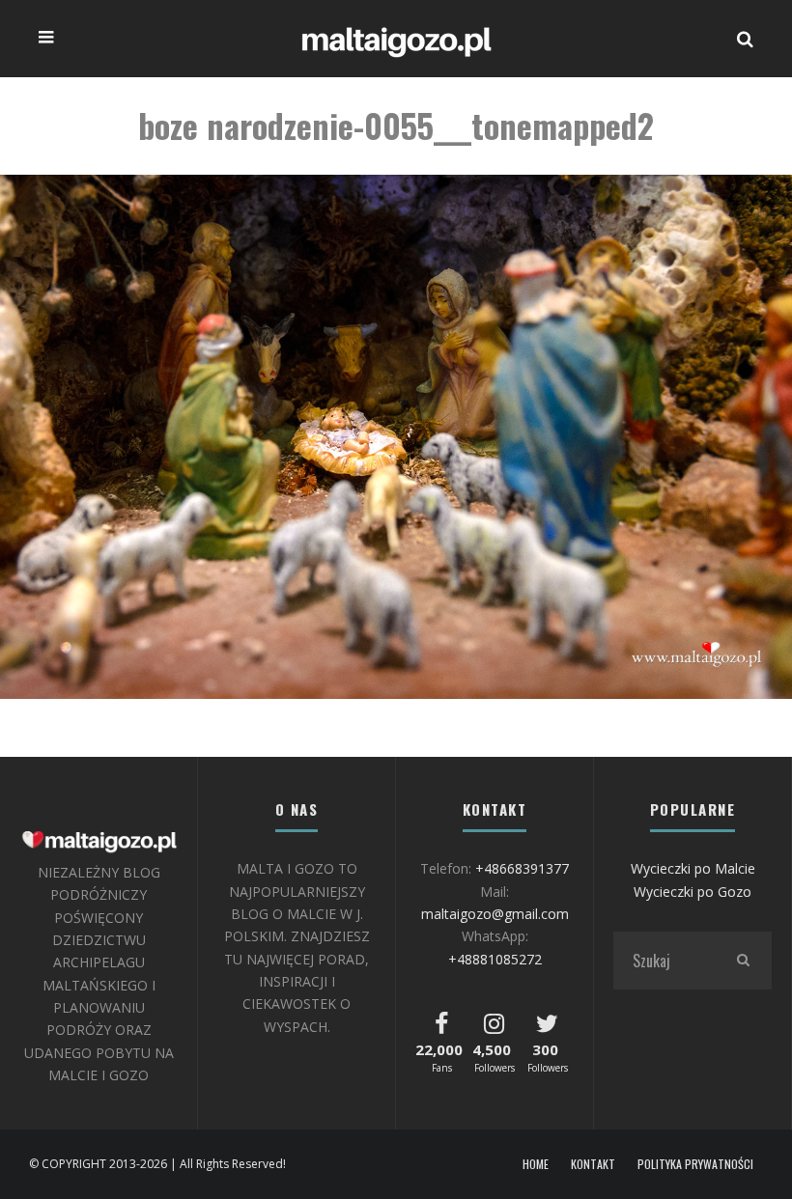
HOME (536, 1164)
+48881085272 (495, 959)
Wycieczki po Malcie (693, 868)
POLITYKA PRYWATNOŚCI (695, 1164)
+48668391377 (522, 868)
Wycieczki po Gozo (692, 891)
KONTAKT (593, 1164)
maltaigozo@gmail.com (495, 914)
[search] (743, 961)
